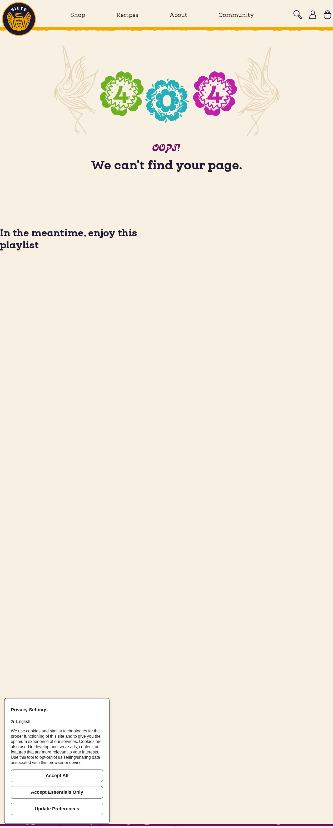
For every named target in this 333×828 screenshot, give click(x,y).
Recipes (127, 15)
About (178, 15)
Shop (77, 15)
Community (236, 15)
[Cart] (327, 14)
